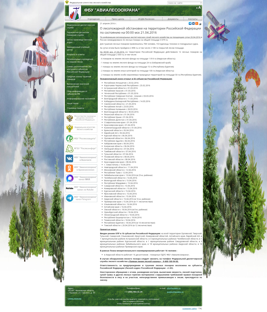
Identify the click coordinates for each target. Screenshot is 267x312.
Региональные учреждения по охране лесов (80, 60)
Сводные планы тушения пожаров (79, 77)
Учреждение (94, 19)
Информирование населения (81, 98)
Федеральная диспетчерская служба (81, 26)
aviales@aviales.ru (175, 292)
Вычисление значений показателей (78, 85)
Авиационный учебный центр (78, 48)
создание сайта (189, 308)
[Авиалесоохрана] (75, 13)
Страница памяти (75, 108)
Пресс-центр (118, 19)
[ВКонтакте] (193, 24)
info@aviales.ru (174, 288)
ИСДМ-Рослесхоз (146, 19)
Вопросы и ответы (76, 54)
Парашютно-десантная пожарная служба (78, 33)
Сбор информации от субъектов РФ (77, 92)
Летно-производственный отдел (79, 41)
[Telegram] (190, 24)
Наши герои (72, 103)
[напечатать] (200, 24)
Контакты (192, 19)
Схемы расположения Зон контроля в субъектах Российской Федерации (79, 69)
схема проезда (74, 298)
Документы (173, 19)
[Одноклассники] (196, 24)
